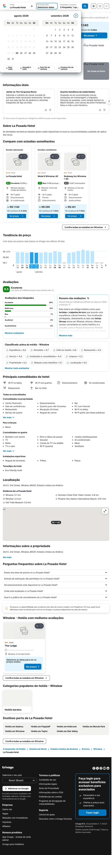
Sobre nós (7, 809)
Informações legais (47, 784)
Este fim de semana (45, 68)
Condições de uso (46, 779)
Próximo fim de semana (67, 68)
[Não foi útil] (50, 110)
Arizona (86, 749)
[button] (22, 6)
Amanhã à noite (26, 68)
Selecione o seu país (12, 775)
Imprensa (6, 822)
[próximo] (76, 15)
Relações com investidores (15, 818)
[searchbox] (22, 7)
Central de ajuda (46, 814)
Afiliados (6, 826)
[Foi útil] (46, 110)
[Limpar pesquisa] (31, 6)
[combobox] (22, 6)
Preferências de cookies (49, 796)
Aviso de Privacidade (48, 788)
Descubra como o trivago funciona (54, 819)
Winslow (97, 749)
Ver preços (89, 35)
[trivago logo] (4, 6)
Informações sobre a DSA (50, 792)
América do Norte (38, 749)
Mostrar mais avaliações (17, 368)
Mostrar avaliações (14, 333)
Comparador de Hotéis (14, 749)
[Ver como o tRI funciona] (53, 290)
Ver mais (7, 417)
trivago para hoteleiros (13, 844)
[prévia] (13, 266)
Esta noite (10, 68)
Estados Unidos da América (64, 749)
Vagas (5, 813)
